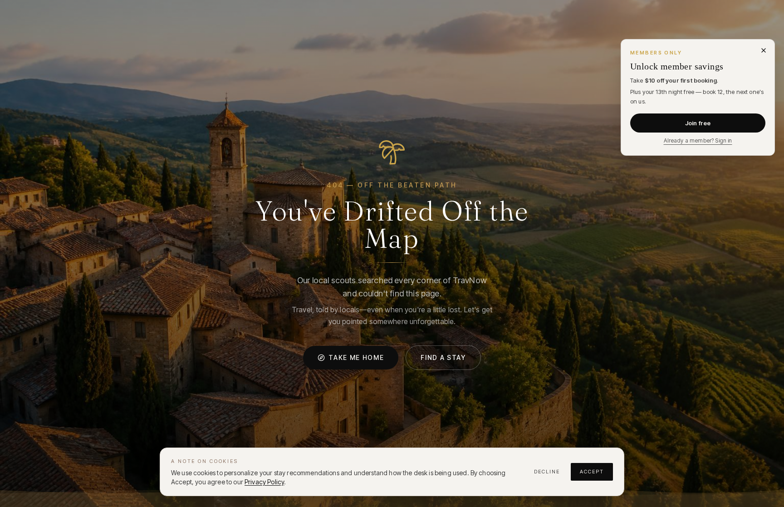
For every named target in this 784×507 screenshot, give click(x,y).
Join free (697, 123)
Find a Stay (443, 357)
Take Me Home (356, 357)
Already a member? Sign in (698, 140)
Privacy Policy (264, 482)
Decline (547, 471)
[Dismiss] (763, 50)
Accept (592, 471)
